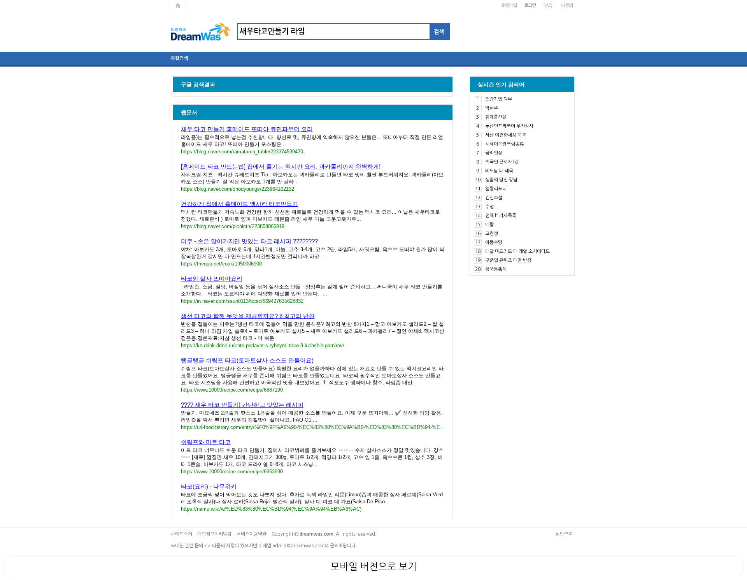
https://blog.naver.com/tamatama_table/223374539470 (242, 152)
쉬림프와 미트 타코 (206, 442)
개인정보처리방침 (214, 534)
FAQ (548, 5)
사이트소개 (181, 534)
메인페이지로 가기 (178, 5)
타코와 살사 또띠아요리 (211, 278)
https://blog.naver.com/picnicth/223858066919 (232, 226)
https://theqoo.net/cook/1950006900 (221, 264)
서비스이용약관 (252, 534)
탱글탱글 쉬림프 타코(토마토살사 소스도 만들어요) (247, 360)
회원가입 (508, 5)
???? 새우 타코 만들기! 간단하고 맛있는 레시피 (242, 404)
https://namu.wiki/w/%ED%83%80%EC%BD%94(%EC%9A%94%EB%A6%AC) (271, 509)
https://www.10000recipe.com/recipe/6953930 (232, 472)
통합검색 (179, 58)
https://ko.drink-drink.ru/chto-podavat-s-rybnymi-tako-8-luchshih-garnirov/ (262, 345)
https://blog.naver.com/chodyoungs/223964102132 (237, 189)
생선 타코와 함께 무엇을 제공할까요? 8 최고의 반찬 (248, 316)
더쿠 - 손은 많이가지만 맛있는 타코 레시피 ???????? (249, 241)
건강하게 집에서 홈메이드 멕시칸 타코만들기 (239, 203)
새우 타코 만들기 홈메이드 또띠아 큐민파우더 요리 (247, 129)
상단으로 (564, 534)
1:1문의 (565, 5)
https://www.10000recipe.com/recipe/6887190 (232, 390)
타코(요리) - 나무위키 (209, 486)
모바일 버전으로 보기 (374, 566)
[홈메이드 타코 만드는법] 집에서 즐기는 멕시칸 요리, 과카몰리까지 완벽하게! (281, 166)
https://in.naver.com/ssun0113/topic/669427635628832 (242, 301)
